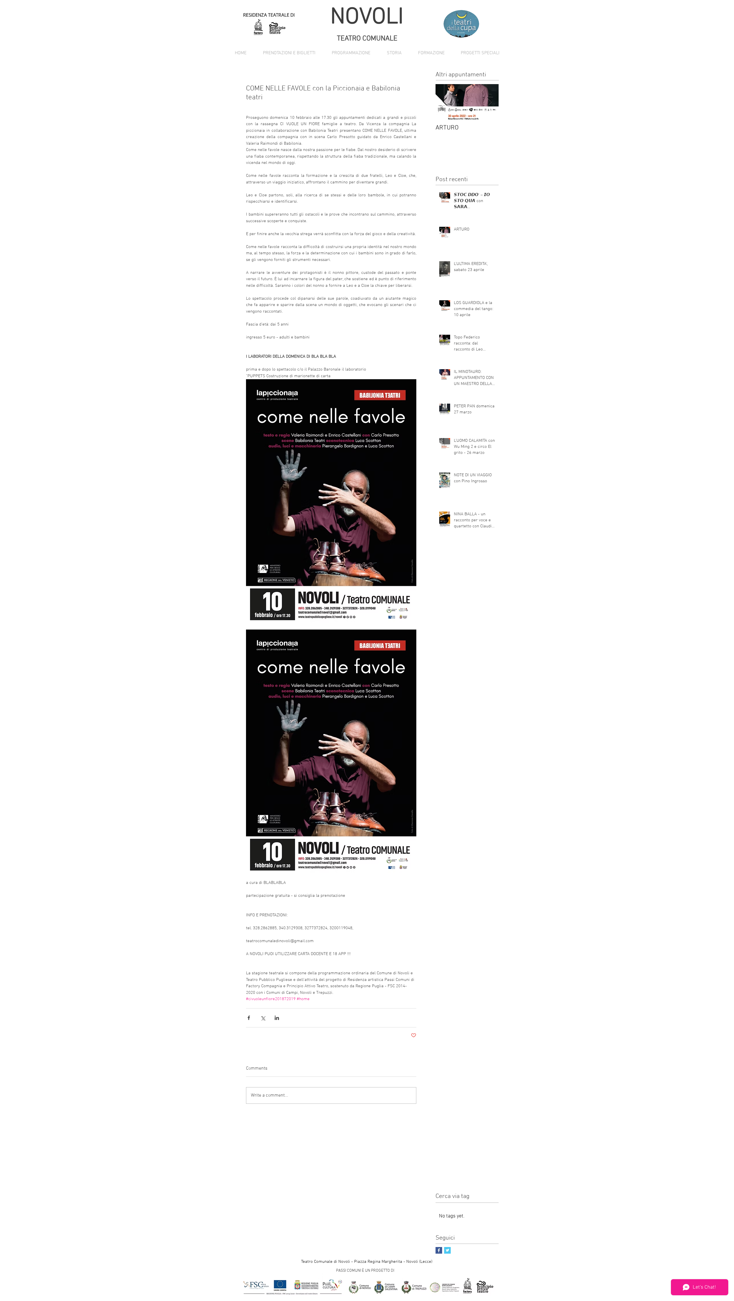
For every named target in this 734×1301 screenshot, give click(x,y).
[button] (350, 53)
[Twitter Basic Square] (447, 1250)
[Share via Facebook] (248, 1018)
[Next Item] (489, 101)
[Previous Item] (444, 101)
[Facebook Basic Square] (439, 1250)
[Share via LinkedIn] (277, 1018)
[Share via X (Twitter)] (263, 1018)
